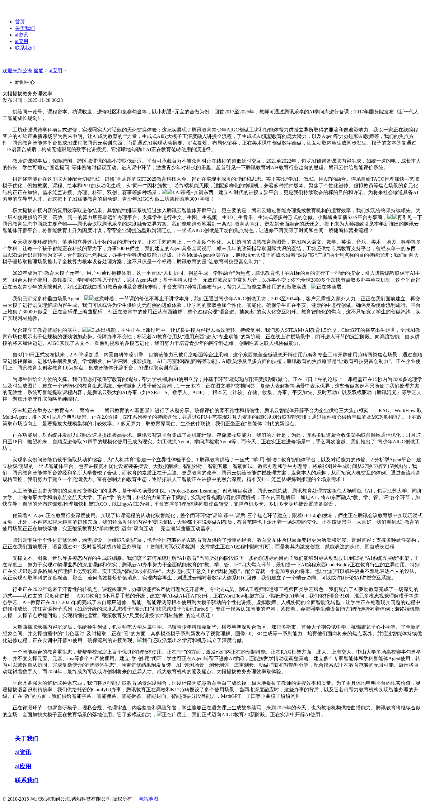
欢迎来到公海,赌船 (23, 70)
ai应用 (21, 41)
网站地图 (148, 799)
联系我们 (25, 47)
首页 (20, 21)
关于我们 (25, 28)
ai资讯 (21, 34)
